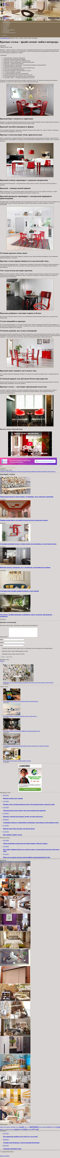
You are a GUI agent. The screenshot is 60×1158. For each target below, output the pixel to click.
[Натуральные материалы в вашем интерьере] (15, 1000)
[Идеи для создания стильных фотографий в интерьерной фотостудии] (11, 729)
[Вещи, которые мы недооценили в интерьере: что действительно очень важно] (15, 965)
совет (12, 1129)
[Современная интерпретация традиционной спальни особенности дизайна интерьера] (11, 744)
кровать (53, 1127)
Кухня (5, 28)
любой (6, 467)
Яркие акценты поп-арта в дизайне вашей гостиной (17, 760)
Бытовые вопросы (9, 32)
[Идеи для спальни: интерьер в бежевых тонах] (15, 948)
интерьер (34, 1126)
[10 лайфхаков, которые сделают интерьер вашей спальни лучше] (15, 1035)
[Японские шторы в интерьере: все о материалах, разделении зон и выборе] (15, 564)
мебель (1, 1129)
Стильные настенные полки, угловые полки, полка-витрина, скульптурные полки (28, 544)
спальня (16, 1129)
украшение (30, 1129)
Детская (6, 27)
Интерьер (6, 31)
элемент (13, 467)
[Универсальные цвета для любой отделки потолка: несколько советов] (15, 517)
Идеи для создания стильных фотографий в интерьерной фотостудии (21, 731)
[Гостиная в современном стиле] (15, 913)
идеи (28, 1127)
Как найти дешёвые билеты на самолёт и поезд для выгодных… (20, 716)
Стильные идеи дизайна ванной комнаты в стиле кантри (19, 591)
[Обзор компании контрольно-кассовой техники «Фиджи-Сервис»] (11, 700)
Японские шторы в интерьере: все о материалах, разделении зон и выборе (25, 567)
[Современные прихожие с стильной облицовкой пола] (15, 1053)
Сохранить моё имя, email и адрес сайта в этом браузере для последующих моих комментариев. (27, 648)
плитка (10, 1129)
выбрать (8, 1127)
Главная (2, 38)
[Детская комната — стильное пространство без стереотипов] (15, 1018)
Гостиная (6, 24)
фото (34, 1129)
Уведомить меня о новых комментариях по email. (15, 651)
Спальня (6, 25)
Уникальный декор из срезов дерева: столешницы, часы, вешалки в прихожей (26, 496)
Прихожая (6, 22)
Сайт (1, 645)
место (5, 1129)
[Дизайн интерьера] (8, 14)
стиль (25, 1129)
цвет (37, 1129)
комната (49, 1127)
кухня (58, 1127)
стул (10, 467)
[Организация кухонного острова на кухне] (15, 1088)
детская (17, 1127)
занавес (25, 1127)
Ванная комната (9, 29)
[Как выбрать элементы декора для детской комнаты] (15, 1070)
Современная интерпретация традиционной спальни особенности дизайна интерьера (26, 746)
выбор (4, 1127)
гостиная (12, 1127)
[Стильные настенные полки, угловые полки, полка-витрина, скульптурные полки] (15, 540)
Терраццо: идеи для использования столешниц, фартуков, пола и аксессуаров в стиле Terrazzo (28, 682)
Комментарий (4, 636)
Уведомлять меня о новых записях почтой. (13, 654)
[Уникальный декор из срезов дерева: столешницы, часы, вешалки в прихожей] (15, 493)
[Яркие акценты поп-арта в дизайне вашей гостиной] (11, 759)
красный (2, 467)
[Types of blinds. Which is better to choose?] (15, 983)
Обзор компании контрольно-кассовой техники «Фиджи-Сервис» (20, 701)
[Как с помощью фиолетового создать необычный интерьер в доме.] (15, 930)
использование (42, 1127)
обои (7, 1129)
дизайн (21, 1127)
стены (21, 1129)
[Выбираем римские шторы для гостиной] (15, 877)
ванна (1, 1127)
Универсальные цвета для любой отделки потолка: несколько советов (24, 520)
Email (2, 642)
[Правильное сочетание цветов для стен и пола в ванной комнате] (15, 1105)
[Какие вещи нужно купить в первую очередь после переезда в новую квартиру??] (15, 1123)
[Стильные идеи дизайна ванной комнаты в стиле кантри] (15, 588)
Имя (1, 639)
